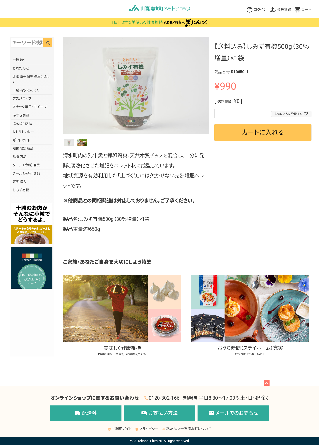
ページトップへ (267, 383)
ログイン (260, 10)
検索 (47, 42)
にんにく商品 (22, 124)
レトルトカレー (24, 132)
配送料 (86, 413)
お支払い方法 (159, 413)
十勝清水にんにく (26, 90)
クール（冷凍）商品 (26, 173)
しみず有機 (21, 190)
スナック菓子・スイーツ (30, 107)
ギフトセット (21, 140)
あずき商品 (21, 115)
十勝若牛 (20, 60)
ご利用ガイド (120, 429)
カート (306, 10)
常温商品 (20, 157)
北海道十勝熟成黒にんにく (32, 79)
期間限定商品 (23, 149)
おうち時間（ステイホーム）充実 (250, 350)
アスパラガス (22, 99)
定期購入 (20, 182)
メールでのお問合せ (233, 413)
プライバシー (147, 429)
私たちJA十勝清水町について (186, 429)
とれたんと (21, 68)
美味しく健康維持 (122, 350)
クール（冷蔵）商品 (26, 165)
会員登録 (284, 10)
